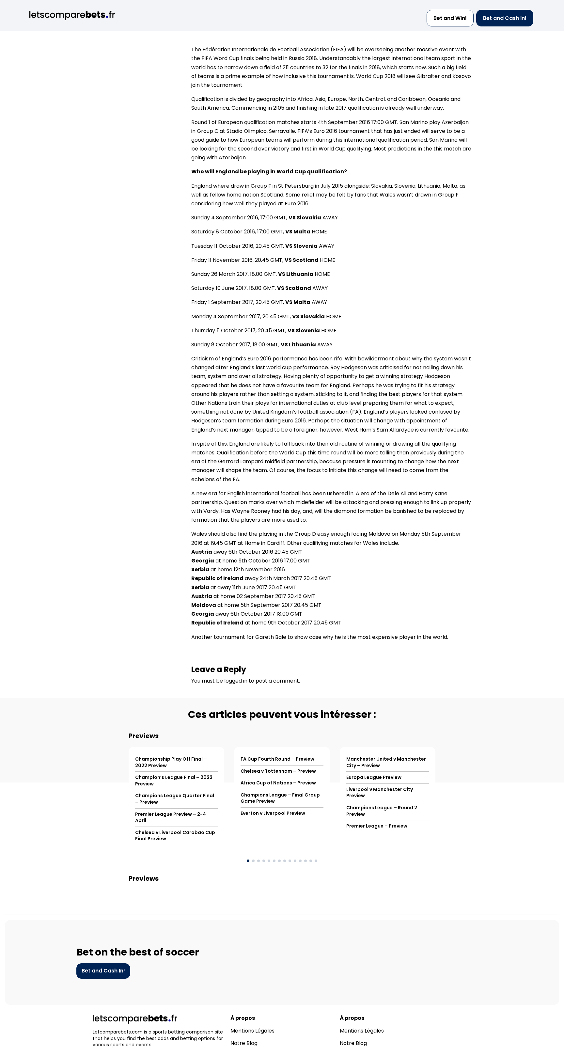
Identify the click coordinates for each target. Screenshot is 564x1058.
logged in (235, 681)
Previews (144, 735)
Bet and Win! (450, 18)
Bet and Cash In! (504, 18)
